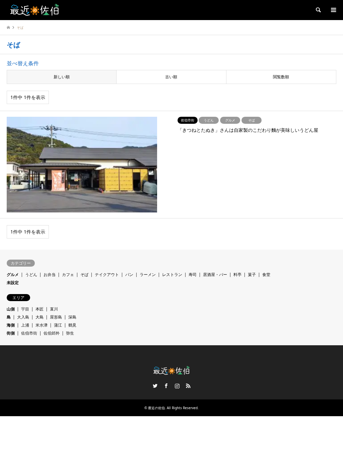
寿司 (193, 274)
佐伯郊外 (52, 333)
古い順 (171, 77)
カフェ (68, 274)
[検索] (318, 10)
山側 (11, 309)
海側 (11, 325)
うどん (31, 274)
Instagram (177, 385)
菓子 (252, 274)
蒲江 (58, 325)
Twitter (155, 385)
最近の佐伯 (156, 407)
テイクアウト (107, 274)
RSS (188, 385)
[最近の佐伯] (35, 10)
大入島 (23, 317)
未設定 (13, 282)
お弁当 (50, 274)
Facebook (166, 385)
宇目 (25, 309)
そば (84, 274)
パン (129, 274)
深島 (72, 317)
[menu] (333, 10)
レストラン (172, 274)
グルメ (13, 274)
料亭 (237, 274)
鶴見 (72, 325)
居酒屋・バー (215, 274)
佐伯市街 (29, 333)
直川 (54, 309)
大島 (40, 317)
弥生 (70, 333)
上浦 (25, 325)
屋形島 (56, 317)
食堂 (266, 274)
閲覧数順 (281, 77)
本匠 (40, 309)
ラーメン (148, 274)
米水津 (42, 325)
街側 (11, 333)
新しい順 (62, 77)
